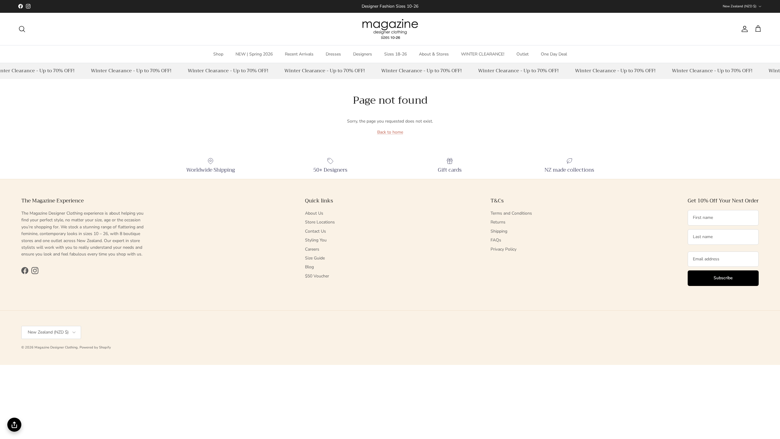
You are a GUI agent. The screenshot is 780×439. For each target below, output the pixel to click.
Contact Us (315, 231)
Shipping (499, 231)
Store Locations (320, 222)
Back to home (390, 132)
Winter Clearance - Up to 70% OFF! (129, 70)
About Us (314, 213)
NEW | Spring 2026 (254, 54)
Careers (312, 249)
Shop (218, 54)
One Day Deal (554, 54)
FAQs (496, 240)
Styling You (316, 240)
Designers (362, 54)
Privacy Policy (503, 249)
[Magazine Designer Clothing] (390, 29)
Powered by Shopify (95, 347)
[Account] (743, 29)
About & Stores (434, 54)
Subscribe (723, 278)
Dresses (333, 54)
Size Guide (315, 258)
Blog (309, 267)
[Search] (22, 29)
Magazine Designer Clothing (56, 347)
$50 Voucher (317, 276)
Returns (498, 222)
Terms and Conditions (511, 213)
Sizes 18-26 (395, 54)
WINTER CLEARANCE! (482, 54)
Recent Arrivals (299, 54)
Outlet (522, 54)
